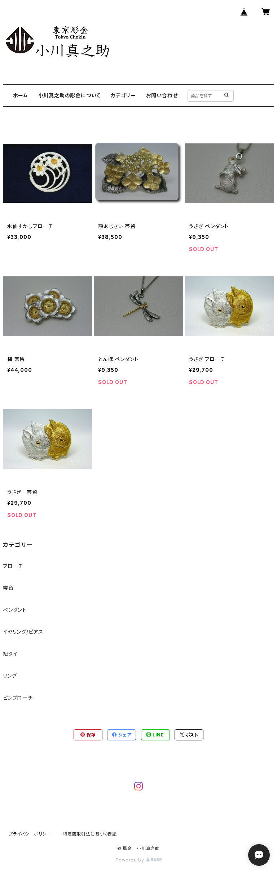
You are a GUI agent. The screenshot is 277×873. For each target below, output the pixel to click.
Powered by (130, 860)
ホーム (20, 95)
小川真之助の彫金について (69, 95)
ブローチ (13, 566)
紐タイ (10, 654)
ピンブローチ (18, 698)
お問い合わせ (162, 95)
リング (10, 676)
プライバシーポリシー (30, 834)
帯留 (8, 588)
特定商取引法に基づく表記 (90, 834)
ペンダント (15, 610)
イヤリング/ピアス (23, 632)
